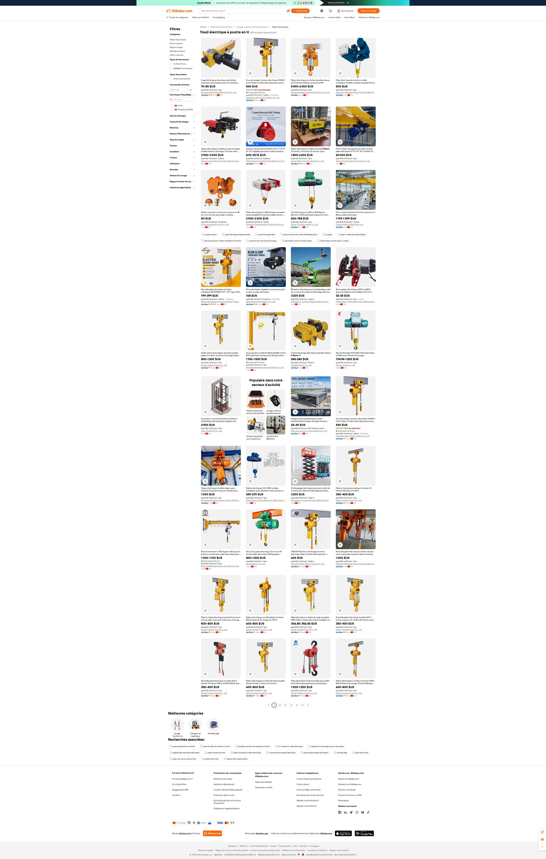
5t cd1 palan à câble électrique (290, 746)
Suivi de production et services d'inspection (227, 801)
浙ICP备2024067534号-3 (345, 855)
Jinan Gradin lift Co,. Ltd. (211, 431)
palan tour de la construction (184, 759)
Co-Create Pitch (179, 784)
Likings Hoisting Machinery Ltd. (349, 224)
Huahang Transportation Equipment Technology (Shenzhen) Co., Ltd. (266, 224)
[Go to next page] (308, 705)
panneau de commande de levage (262, 241)
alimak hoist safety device (237, 759)
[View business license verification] (298, 854)
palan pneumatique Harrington (316, 753)
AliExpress (232, 846)
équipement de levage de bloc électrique (327, 746)
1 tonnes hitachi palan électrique (282, 753)
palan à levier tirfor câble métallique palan (300, 235)
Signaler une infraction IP (308, 800)
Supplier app (262, 833)
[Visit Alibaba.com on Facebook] (340, 812)
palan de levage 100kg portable (237, 235)
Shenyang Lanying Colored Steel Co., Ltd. (309, 431)
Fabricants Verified (263, 782)
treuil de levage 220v (266, 235)
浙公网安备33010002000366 (319, 855)
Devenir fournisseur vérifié (350, 795)
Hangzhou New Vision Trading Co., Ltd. (263, 97)
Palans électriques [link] (280, 27)
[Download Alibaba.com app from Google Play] (364, 833)
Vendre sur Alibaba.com (348, 779)
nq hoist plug (342, 753)
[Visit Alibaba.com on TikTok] (368, 812)
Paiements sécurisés (223, 779)
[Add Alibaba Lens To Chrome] (212, 833)
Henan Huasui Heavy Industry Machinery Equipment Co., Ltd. (221, 161)
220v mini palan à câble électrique (247, 753)
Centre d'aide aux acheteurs (309, 779)
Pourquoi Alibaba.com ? (182, 779)
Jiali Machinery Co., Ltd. (301, 365)
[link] (542, 832)
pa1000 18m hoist (211, 759)
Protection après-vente (224, 795)
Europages (314, 846)
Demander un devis (263, 787)
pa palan (328, 235)
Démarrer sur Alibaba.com (349, 784)
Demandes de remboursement (310, 795)
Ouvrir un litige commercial (308, 790)
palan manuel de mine (216, 753)
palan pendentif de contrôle (184, 746)
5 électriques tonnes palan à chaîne (334, 241)
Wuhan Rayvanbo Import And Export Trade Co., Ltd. (221, 301)
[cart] (331, 11)
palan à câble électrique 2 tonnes (216, 746)
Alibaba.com (326, 833)
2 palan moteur (211, 235)
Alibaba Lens (185, 833)
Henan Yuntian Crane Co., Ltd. (214, 365)
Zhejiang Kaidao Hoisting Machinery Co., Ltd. (310, 92)
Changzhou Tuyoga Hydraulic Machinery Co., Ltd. (311, 301)
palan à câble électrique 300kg (353, 235)
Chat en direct (303, 784)
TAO (295, 846)
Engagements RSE (180, 790)
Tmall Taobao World (259, 846)
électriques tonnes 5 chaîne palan (298, 241)
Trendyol (303, 846)
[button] (288, 11)
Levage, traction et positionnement (252, 27)
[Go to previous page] (268, 705)
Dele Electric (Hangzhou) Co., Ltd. (260, 301)
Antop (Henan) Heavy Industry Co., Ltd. (353, 161)
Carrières (176, 795)
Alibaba (203, 27)
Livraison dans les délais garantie (228, 790)
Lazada (273, 846)
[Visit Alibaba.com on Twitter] (351, 812)
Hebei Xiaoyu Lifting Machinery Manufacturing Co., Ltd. (356, 301)
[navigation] (182, 366)
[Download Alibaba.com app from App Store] (343, 833)
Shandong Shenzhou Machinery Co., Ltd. (219, 92)
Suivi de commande (346, 790)
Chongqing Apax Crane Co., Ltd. (215, 224)
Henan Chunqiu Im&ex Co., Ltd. (304, 224)
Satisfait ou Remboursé (224, 784)
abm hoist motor (362, 753)
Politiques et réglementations (227, 808)
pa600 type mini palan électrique (186, 753)
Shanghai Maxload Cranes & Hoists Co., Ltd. (265, 367)
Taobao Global (285, 846)
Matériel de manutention (221, 27)
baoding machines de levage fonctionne (254, 746)
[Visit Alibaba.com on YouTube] (362, 812)
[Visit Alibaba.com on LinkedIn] (345, 812)
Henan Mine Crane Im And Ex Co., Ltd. (307, 161)
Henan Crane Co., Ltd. (345, 365)
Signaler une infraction (307, 806)
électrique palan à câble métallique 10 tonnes (223, 241)
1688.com (243, 846)
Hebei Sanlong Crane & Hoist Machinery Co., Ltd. (266, 161)
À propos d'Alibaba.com (183, 773)
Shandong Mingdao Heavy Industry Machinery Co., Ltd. (356, 92)
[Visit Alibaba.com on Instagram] (357, 812)
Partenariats (343, 800)
